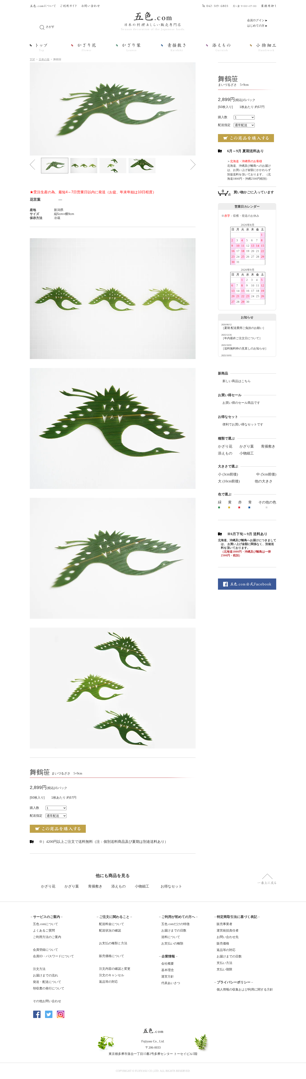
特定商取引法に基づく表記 (237, 917)
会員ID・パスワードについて (53, 956)
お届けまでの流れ (45, 975)
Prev (32, 164)
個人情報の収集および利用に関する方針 (245, 989)
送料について (170, 937)
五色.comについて (45, 924)
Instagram (60, 1014)
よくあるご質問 (44, 930)
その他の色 (267, 502)
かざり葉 (246, 446)
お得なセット (171, 886)
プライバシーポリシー (233, 982)
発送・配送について (47, 982)
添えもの (225, 453)
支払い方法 (224, 963)
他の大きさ (264, 481)
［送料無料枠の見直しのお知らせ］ (244, 348)
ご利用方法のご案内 (47, 937)
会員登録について (45, 949)
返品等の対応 (108, 981)
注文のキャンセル (111, 975)
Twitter (48, 1014)
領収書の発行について (48, 988)
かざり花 (225, 446)
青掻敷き (268, 446)
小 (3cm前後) (228, 474)
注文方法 (39, 969)
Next (193, 164)
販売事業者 (224, 924)
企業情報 (168, 956)
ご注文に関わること (114, 917)
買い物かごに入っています (254, 192)
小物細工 (246, 453)
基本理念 (167, 970)
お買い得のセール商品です (241, 402)
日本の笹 (44, 59)
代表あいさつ (170, 983)
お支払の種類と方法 (113, 943)
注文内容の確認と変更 (114, 968)
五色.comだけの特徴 (175, 924)
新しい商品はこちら (236, 381)
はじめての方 (256, 25)
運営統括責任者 (228, 930)
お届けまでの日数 (173, 930)
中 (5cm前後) (266, 474)
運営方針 (167, 976)
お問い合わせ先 (228, 937)
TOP (32, 59)
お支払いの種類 (172, 943)
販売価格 (223, 943)
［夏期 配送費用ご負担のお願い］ (243, 328)
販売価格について (111, 956)
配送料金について (111, 924)
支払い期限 (224, 969)
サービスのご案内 (46, 917)
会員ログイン (256, 20)
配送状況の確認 (110, 930)
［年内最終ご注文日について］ (241, 338)
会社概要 (167, 963)
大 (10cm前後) (229, 481)
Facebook (37, 1014)
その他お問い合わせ (47, 1001)
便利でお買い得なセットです (242, 424)
